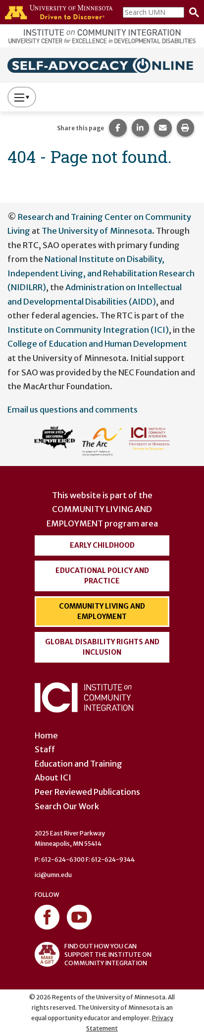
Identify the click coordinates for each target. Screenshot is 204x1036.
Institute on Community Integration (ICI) (88, 330)
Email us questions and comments (72, 409)
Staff (45, 749)
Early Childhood (102, 545)
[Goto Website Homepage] (102, 64)
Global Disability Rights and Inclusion (102, 647)
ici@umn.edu (53, 875)
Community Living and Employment (102, 611)
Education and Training (78, 764)
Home (46, 735)
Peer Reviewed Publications (87, 792)
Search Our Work (67, 806)
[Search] (191, 12)
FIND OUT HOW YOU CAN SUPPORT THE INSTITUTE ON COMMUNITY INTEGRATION (108, 954)
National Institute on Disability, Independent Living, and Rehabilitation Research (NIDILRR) (101, 273)
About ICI (53, 777)
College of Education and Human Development (97, 344)
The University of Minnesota (97, 231)
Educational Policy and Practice (102, 575)
